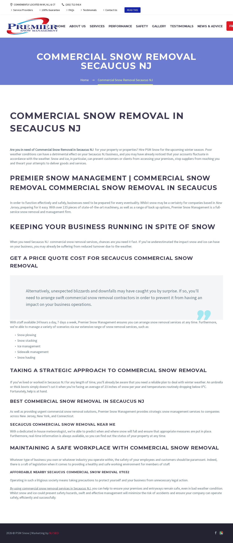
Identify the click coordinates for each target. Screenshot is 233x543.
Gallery (159, 26)
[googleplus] (221, 533)
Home (60, 26)
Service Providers (23, 10)
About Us (77, 26)
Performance (120, 26)
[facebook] (215, 532)
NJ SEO (54, 533)
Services (97, 26)
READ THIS (132, 10)
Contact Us (111, 10)
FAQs (71, 10)
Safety (142, 26)
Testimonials (90, 10)
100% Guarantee (51, 10)
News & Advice (210, 26)
